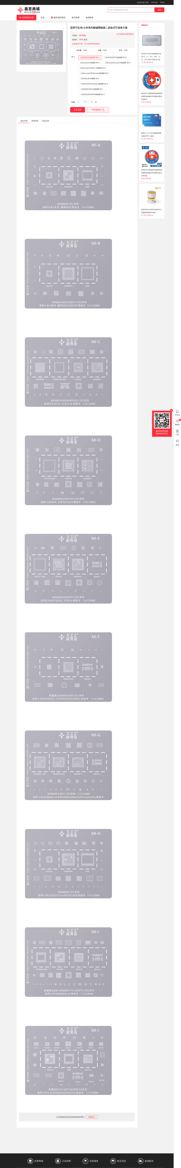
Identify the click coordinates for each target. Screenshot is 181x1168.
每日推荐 (76, 17)
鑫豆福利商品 (59, 17)
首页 (43, 17)
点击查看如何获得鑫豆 (125, 34)
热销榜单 (90, 17)
